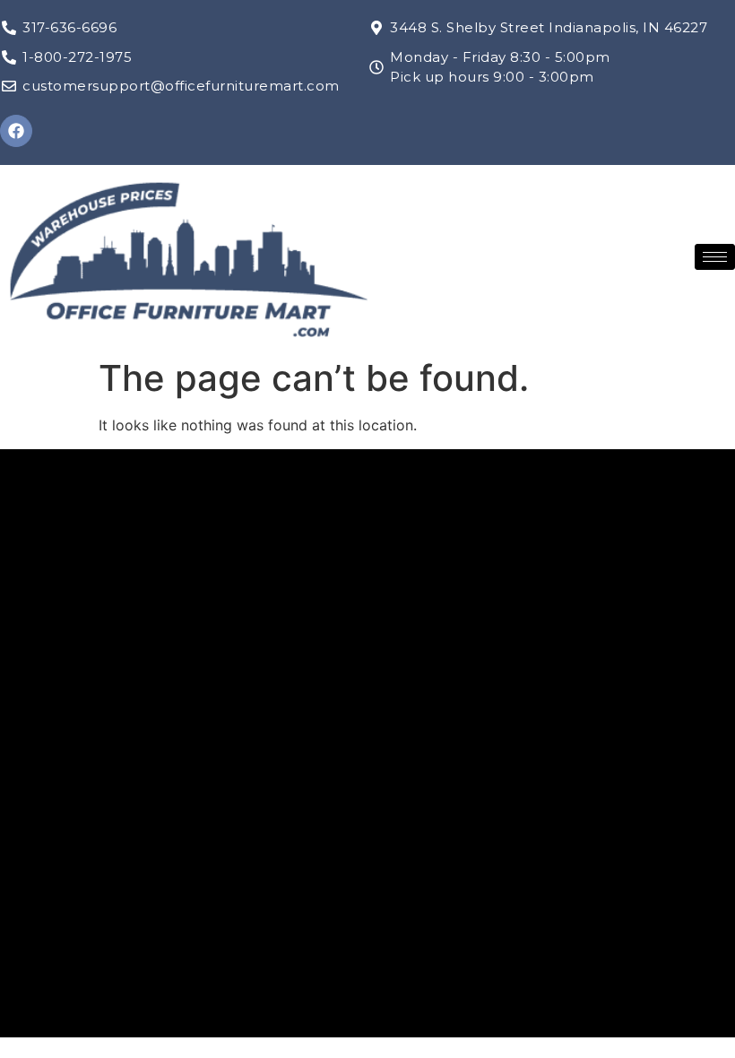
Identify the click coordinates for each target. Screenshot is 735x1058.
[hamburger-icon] (715, 257)
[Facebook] (16, 131)
